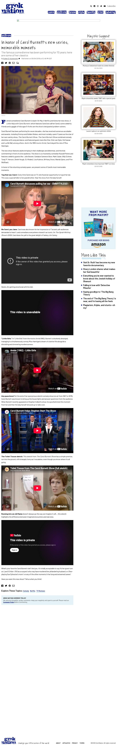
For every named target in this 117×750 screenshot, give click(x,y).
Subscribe (111, 6)
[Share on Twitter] (6, 62)
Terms (82, 743)
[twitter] (19, 58)
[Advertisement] (98, 188)
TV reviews (40, 591)
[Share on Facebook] (2, 62)
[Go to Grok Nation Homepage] (12, 8)
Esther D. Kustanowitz (10, 58)
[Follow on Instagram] (98, 6)
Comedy (26, 591)
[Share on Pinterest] (10, 62)
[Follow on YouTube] (105, 6)
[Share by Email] (13, 62)
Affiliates (66, 743)
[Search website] (91, 6)
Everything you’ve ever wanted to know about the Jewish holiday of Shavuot (99, 278)
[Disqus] (37, 637)
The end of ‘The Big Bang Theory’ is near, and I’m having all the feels (99, 299)
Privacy (75, 743)
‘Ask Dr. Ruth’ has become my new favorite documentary (99, 263)
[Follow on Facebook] (94, 6)
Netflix (32, 591)
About (58, 743)
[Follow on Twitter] (101, 6)
